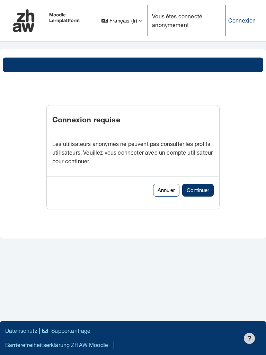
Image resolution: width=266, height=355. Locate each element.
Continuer (198, 190)
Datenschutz (21, 330)
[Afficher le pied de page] (249, 338)
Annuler (166, 190)
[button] (121, 20)
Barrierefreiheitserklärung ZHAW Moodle (56, 344)
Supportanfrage (70, 330)
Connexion (242, 20)
